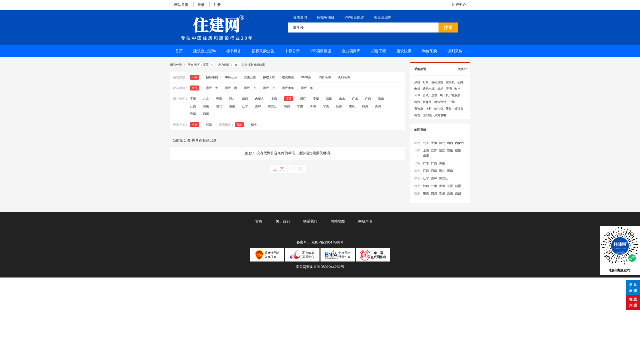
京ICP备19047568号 (328, 242)
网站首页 (181, 5)
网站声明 (365, 221)
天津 (219, 98)
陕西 (287, 106)
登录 (201, 5)
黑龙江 (272, 106)
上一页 (278, 169)
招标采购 (212, 77)
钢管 (417, 115)
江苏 (289, 98)
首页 (179, 51)
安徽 (316, 98)
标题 (209, 124)
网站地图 (338, 221)
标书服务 (233, 51)
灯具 (426, 82)
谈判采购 (455, 51)
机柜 (440, 88)
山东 (342, 98)
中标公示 (292, 51)
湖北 (219, 106)
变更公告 (250, 77)
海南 (381, 98)
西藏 (206, 114)
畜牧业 (418, 108)
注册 (217, 5)
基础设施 (437, 82)
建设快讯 (404, 51)
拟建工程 (378, 51)
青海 (313, 106)
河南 (206, 106)
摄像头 (427, 102)
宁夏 (326, 106)
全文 (195, 124)
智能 (239, 124)
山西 (245, 98)
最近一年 (307, 88)
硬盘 (449, 108)
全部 (195, 88)
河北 (232, 98)
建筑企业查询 (204, 51)
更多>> (463, 69)
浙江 (303, 98)
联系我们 (310, 221)
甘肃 (300, 106)
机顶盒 (458, 108)
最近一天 (212, 88)
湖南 (232, 106)
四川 (365, 106)
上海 (274, 98)
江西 (193, 106)
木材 (429, 108)
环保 (417, 95)
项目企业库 (383, 17)
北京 (206, 98)
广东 (355, 98)
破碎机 (450, 82)
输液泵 (455, 95)
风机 (417, 82)
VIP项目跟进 (354, 17)
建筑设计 (440, 102)
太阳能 (427, 115)
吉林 (258, 106)
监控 (457, 88)
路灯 (417, 102)
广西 (368, 98)
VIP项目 (306, 77)
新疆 (339, 106)
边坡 (434, 95)
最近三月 (269, 88)
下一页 (297, 169)
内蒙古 (259, 98)
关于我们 (283, 221)
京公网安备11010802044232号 (320, 267)
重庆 (352, 106)
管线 (426, 95)
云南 (193, 114)
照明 (449, 88)
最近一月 (250, 88)
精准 (254, 124)
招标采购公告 (263, 51)
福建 (329, 98)
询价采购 (429, 51)
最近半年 (288, 88)
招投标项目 (325, 17)
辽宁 (245, 106)
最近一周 (231, 88)
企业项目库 (351, 51)
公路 (460, 82)
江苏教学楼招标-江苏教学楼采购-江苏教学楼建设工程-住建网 (216, 27)
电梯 (417, 88)
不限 (195, 77)
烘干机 (444, 95)
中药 (452, 102)
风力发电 (440, 115)
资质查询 (300, 17)
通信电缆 (429, 88)
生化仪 (438, 108)
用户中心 (459, 4)
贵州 (378, 106)
